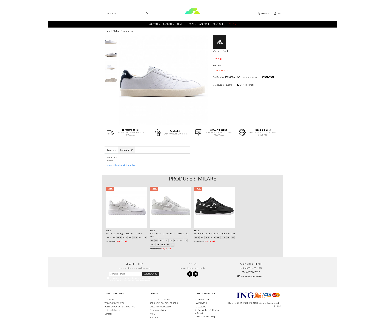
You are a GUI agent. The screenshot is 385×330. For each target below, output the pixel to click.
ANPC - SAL (155, 317)
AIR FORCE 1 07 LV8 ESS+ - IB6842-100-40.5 (169, 235)
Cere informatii (246, 84)
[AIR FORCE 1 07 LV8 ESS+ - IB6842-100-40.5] (170, 207)
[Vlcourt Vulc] (163, 80)
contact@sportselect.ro (253, 276)
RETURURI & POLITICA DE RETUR (164, 303)
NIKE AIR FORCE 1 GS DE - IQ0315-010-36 (214, 233)
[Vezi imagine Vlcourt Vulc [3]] (111, 80)
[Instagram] (195, 274)
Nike (108, 230)
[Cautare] (147, 13)
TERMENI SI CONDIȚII (114, 303)
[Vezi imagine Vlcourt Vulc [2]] (111, 67)
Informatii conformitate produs (121, 165)
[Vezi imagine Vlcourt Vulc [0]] (111, 41)
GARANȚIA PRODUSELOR (161, 306)
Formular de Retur (158, 310)
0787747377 (253, 272)
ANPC (152, 313)
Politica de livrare (112, 310)
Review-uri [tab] (126, 150)
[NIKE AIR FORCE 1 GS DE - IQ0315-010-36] (214, 207)
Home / (108, 31)
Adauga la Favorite (223, 84)
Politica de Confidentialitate (137, 280)
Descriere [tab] (111, 150)
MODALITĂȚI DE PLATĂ (160, 299)
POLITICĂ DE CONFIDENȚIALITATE (120, 306)
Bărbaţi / (117, 31)
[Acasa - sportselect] (192, 13)
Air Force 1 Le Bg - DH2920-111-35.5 (124, 233)
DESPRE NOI (110, 299)
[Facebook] (189, 274)
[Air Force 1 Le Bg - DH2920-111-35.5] (126, 207)
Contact (108, 313)
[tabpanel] (163, 80)
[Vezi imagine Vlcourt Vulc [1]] (111, 54)
